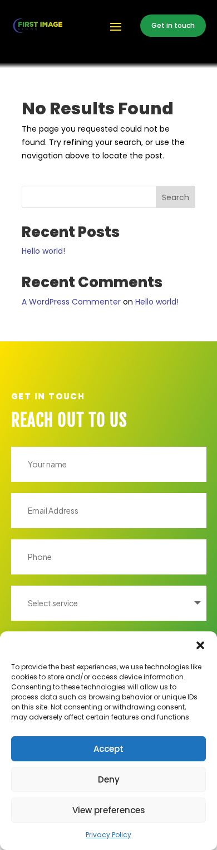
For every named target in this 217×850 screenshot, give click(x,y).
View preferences (108, 810)
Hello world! (43, 251)
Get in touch (173, 25)
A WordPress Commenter (71, 301)
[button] (200, 645)
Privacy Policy (108, 834)
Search (175, 197)
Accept (108, 749)
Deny (109, 779)
